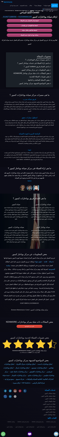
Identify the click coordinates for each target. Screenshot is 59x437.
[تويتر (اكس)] (10, 390)
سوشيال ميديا (38, 5)
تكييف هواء (38, 262)
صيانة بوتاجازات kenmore (51, 421)
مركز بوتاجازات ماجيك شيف (18, 372)
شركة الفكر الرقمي (38, 383)
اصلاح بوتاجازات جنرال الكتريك (25, 364)
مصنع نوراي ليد (9, 379)
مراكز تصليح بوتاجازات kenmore (38, 421)
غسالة (51, 262)
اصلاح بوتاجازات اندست (44, 364)
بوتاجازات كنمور (10, 426)
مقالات (30, 5)
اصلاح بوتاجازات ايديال (22, 368)
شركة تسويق (20, 379)
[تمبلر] (25, 390)
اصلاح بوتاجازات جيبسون (39, 368)
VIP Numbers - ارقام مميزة (21, 383)
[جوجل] (5, 396)
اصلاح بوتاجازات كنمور (52, 426)
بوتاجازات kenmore (11, 421)
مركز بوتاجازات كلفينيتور (37, 372)
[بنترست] (20, 390)
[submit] (43, 9)
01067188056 (9, 17)
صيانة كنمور (54, 5)
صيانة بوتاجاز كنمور (43, 227)
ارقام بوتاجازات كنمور (30, 426)
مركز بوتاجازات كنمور (41, 426)
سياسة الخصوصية (23, 5)
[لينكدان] (10, 396)
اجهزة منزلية (47, 5)
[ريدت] (15, 390)
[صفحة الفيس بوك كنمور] (5, 390)
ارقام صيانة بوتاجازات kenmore (23, 421)
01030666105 (25, 17)
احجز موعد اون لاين (14, 5)
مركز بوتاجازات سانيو (35, 375)
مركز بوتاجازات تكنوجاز (19, 375)
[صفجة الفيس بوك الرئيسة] (15, 396)
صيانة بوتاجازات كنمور (43, 204)
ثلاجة (45, 262)
